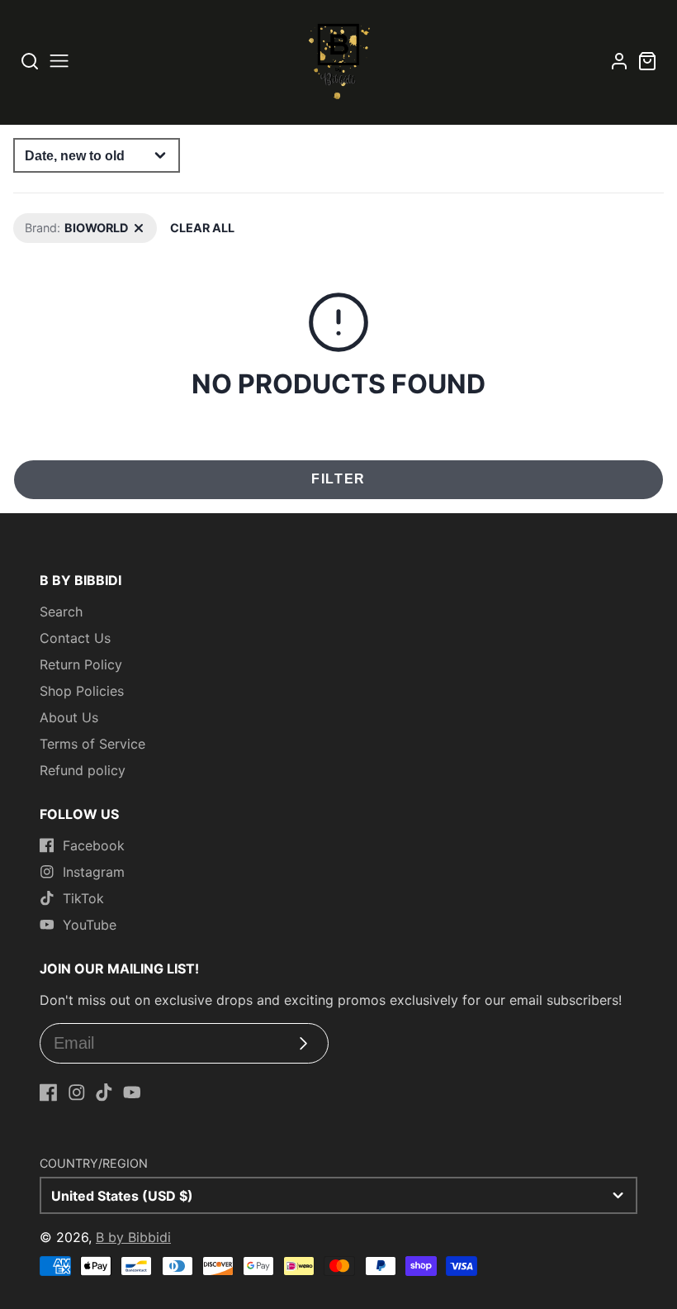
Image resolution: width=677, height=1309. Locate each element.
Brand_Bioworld (56, 222)
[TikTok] (104, 1092)
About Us (69, 717)
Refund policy (82, 770)
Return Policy (81, 664)
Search (61, 611)
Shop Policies (82, 691)
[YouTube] (132, 1092)
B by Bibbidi (133, 1237)
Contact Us (75, 638)
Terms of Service (92, 743)
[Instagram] (77, 1092)
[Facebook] (49, 1092)
